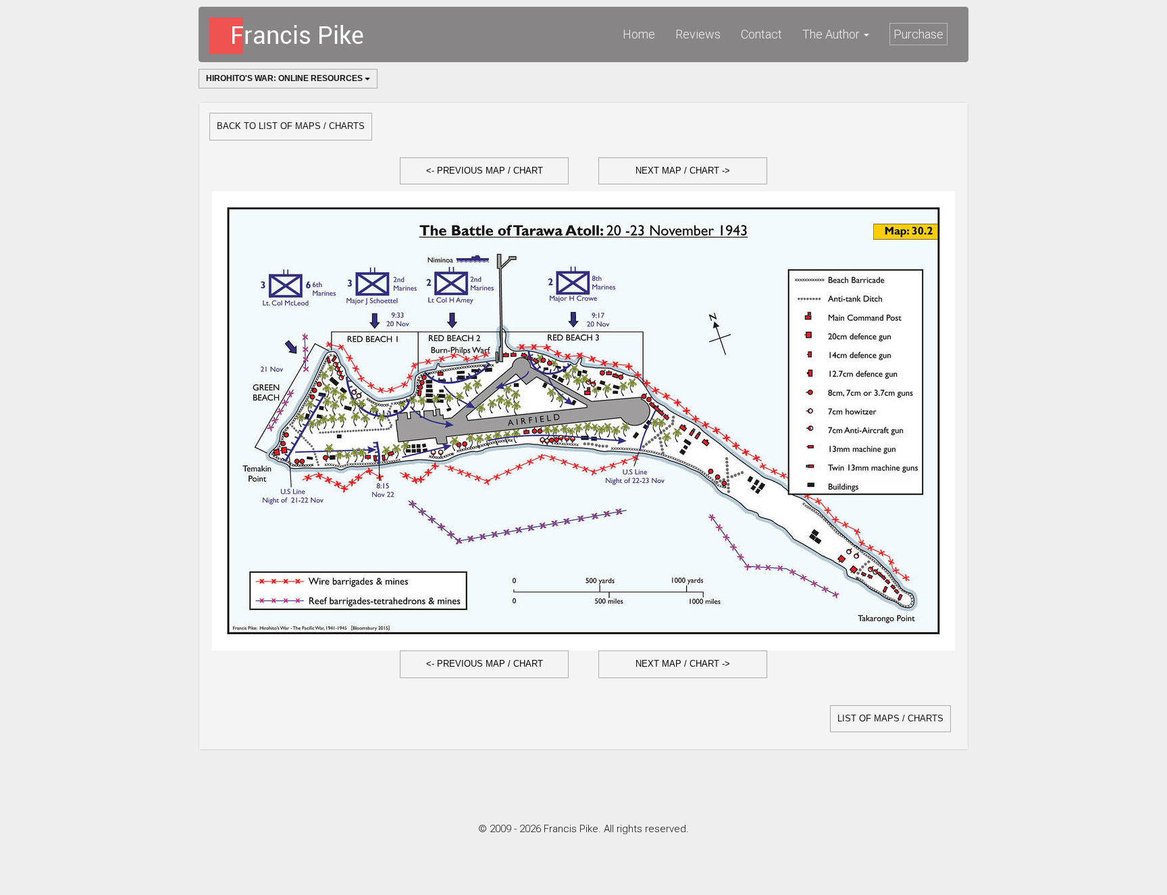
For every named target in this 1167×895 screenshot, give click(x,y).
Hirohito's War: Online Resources (285, 78)
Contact (761, 34)
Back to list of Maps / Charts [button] (291, 126)
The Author (832, 34)
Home (639, 34)
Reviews (698, 34)
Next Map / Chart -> (683, 170)
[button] (484, 171)
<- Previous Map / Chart (484, 170)
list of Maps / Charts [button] (890, 718)
